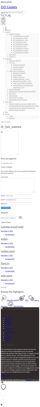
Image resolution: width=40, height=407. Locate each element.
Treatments (8, 59)
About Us (12, 56)
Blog (6, 112)
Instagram (8, 328)
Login (11, 116)
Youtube (8, 322)
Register (11, 118)
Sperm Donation (18, 67)
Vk (6, 326)
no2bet (4, 239)
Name (3, 196)
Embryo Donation (19, 65)
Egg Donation (17, 69)
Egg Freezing (17, 75)
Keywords (4, 12)
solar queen (6, 275)
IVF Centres (9, 7)
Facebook (8, 318)
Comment (4, 177)
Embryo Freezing (18, 77)
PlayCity (5, 263)
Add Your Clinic (10, 332)
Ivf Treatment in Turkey (21, 52)
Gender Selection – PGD (21, 79)
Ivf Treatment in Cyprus (21, 36)
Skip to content (6, 2)
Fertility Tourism (14, 34)
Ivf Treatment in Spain (20, 38)
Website (4, 204)
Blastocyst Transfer (19, 73)
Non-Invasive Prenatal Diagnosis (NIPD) (22, 91)
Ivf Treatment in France (20, 50)
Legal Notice (5, 376)
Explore (7, 32)
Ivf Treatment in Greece (21, 48)
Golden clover (8, 251)
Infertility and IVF (15, 61)
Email (3, 200)
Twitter (7, 320)
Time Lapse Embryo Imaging (22, 83)
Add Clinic (8, 102)
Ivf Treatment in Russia (20, 44)
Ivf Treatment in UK (19, 42)
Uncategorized (9, 234)
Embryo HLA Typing (16, 98)
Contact (8, 340)
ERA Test (12, 93)
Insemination (13, 96)
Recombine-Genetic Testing (18, 100)
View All (3, 287)
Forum (7, 114)
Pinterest (8, 324)
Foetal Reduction (14, 89)
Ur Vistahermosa (7, 163)
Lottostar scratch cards (12, 226)
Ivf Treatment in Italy (20, 46)
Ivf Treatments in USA (20, 40)
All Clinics (12, 54)
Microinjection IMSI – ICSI (22, 81)
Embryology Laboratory (17, 71)
